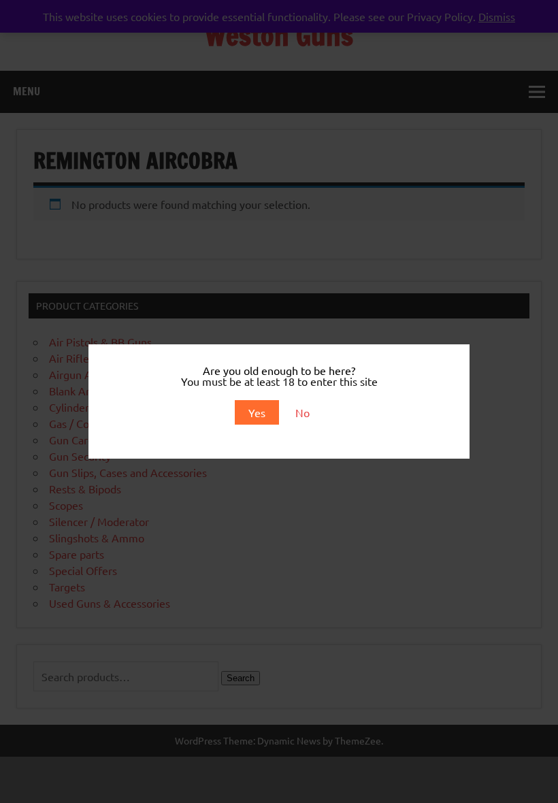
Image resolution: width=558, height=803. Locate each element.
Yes (256, 412)
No (302, 412)
